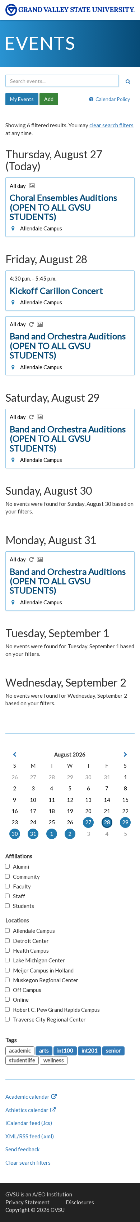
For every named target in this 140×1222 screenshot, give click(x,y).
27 (33, 777)
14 (107, 800)
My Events (22, 99)
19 (70, 811)
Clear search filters (28, 1162)
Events (40, 43)
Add (48, 99)
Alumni (19, 866)
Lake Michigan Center (37, 960)
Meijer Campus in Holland (42, 970)
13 (88, 800)
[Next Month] (125, 754)
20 (88, 811)
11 (51, 800)
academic (20, 1050)
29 (70, 777)
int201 (89, 1050)
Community (25, 876)
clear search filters (111, 125)
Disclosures (80, 1202)
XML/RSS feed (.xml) (29, 1136)
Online (19, 999)
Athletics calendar (27, 1110)
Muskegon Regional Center (44, 980)
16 (14, 811)
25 (51, 822)
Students (22, 906)
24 (33, 822)
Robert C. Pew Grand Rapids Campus (55, 1009)
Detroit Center (29, 941)
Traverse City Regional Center (48, 1019)
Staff (17, 896)
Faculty (20, 886)
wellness (53, 1060)
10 (33, 800)
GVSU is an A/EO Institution (38, 1194)
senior (113, 1050)
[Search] (128, 81)
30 (88, 777)
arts (44, 1050)
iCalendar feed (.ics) (28, 1123)
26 (14, 777)
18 (51, 811)
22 (125, 811)
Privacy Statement (27, 1202)
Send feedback (22, 1149)
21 (107, 811)
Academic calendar (28, 1096)
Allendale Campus (32, 930)
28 (51, 777)
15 (125, 800)
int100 (65, 1050)
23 (14, 822)
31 (107, 777)
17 (33, 811)
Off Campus (25, 990)
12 (70, 800)
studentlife (22, 1060)
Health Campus (29, 950)
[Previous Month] (14, 754)
